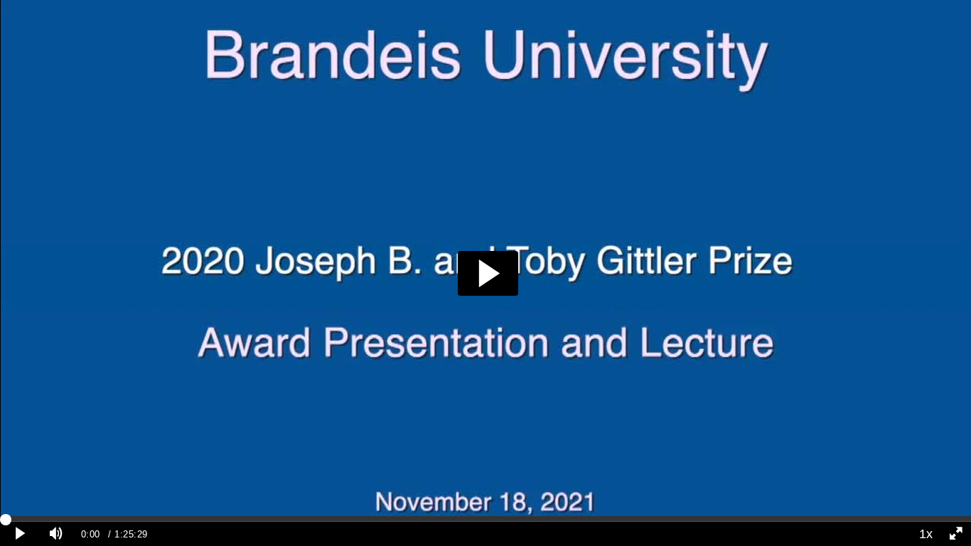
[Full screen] (956, 534)
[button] (488, 273)
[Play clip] (20, 534)
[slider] (485, 519)
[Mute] (56, 534)
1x (926, 534)
